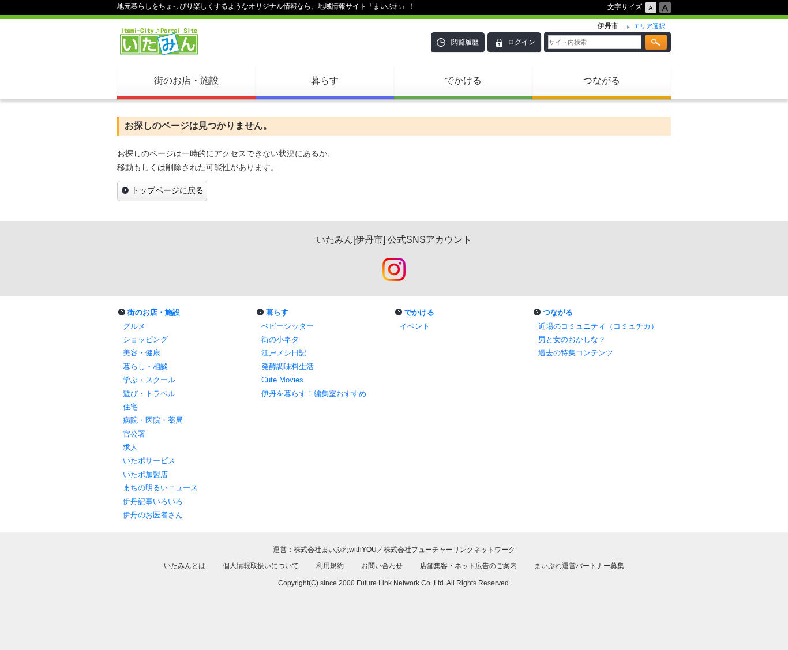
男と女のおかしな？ (572, 339)
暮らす (325, 80)
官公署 (134, 434)
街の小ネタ (280, 339)
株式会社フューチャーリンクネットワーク (449, 550)
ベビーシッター (287, 326)
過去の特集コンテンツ (575, 352)
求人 (130, 447)
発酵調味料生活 (287, 366)
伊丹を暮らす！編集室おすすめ (313, 393)
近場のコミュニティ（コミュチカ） (598, 326)
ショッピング (145, 339)
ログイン (521, 42)
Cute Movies (282, 379)
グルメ (134, 326)
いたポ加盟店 (145, 474)
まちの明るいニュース (160, 487)
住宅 (130, 407)
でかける (463, 80)
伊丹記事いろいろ (153, 501)
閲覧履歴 (465, 42)
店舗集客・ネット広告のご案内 (468, 566)
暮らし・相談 (145, 366)
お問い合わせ (382, 566)
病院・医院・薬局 (153, 420)
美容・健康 (141, 352)
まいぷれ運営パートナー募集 (579, 566)
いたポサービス (149, 460)
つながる (601, 80)
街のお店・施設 (186, 80)
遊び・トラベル (149, 393)
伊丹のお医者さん (153, 514)
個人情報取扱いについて (261, 566)
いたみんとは (184, 566)
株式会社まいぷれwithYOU (335, 550)
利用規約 (330, 566)
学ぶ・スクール (149, 379)
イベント (415, 326)
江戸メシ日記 (283, 352)
